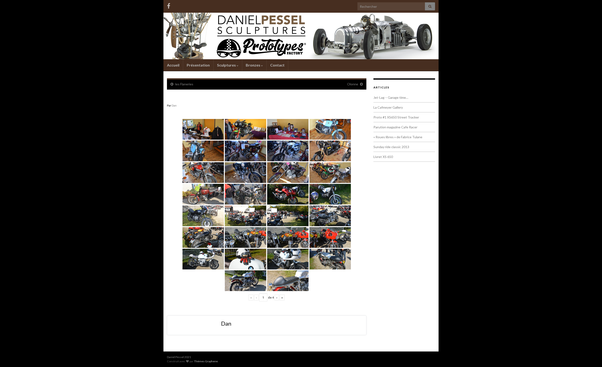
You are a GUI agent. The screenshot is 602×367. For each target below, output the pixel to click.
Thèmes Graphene (206, 361)
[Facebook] (168, 5)
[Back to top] (591, 356)
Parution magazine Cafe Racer (395, 127)
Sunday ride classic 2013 (391, 147)
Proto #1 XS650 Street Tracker (396, 117)
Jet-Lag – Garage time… (390, 97)
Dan (174, 105)
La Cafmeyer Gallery (388, 107)
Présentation (198, 65)
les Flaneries (184, 84)
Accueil (173, 65)
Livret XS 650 (383, 157)
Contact (277, 65)
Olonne (352, 84)
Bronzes (253, 65)
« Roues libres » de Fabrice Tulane (397, 137)
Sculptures (227, 65)
